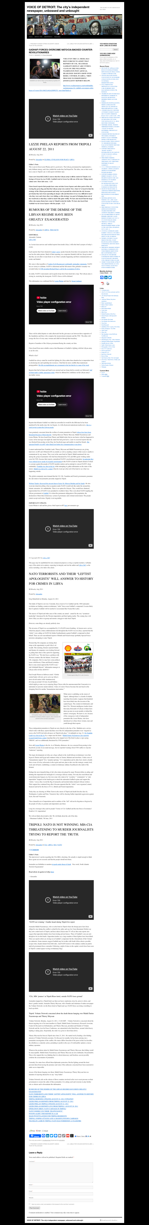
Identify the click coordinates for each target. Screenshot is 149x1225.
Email (31, 1191)
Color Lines (104, 310)
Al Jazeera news (105, 290)
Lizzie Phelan (59, 281)
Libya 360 (103, 332)
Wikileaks (103, 367)
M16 (55, 845)
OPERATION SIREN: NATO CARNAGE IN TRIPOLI (47, 1109)
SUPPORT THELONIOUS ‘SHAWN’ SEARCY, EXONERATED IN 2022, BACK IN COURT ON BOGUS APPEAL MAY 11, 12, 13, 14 (110, 152)
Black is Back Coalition (107, 305)
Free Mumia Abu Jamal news (108, 321)
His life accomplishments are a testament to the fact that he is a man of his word (64, 365)
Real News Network (106, 354)
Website (31, 1197)
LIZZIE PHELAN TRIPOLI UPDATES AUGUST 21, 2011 (49, 1104)
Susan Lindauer (76, 281)
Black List (103, 306)
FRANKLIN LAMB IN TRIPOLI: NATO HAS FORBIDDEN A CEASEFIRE (55, 1121)
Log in (103, 372)
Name (31, 1184)
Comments (105, 376)
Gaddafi (46, 493)
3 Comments (34, 849)
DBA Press (104, 312)
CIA (45, 845)
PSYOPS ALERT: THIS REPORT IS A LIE (43, 1113)
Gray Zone (104, 323)
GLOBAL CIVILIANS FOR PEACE (56, 159)
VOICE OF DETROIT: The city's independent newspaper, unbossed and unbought (58, 9)
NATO (59, 845)
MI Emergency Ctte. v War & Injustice (110, 339)
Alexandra (39, 159)
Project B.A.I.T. (105, 352)
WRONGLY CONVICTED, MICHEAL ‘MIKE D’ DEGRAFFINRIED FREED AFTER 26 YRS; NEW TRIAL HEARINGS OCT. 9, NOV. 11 (110, 225)
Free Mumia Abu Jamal (107, 319)
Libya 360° (32, 239)
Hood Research (105, 325)
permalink (62, 1140)
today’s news (56, 252)
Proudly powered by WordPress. (110, 1220)
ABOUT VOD (38, 37)
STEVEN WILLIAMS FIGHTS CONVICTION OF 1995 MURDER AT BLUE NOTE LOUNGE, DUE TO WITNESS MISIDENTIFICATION (110, 79)
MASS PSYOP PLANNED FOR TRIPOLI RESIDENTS (48, 1116)
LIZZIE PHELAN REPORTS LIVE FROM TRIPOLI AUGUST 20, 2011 (53, 1106)
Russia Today (104, 356)
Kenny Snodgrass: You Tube (108, 328)
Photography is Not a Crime (108, 347)
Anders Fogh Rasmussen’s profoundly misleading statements (67, 264)
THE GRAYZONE (106, 363)
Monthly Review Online (107, 343)
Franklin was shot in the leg (46, 466)
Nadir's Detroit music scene (108, 345)
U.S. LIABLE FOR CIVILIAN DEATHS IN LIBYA (80, 44)
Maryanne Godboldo (106, 337)
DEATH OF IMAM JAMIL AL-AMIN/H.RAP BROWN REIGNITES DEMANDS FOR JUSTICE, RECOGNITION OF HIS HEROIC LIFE (110, 192)
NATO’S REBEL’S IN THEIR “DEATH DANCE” (46, 1111)
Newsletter (57, 37)
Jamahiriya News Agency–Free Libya (110, 326)
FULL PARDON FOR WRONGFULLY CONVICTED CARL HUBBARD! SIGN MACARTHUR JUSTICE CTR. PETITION (109, 88)
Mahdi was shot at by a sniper (43, 469)
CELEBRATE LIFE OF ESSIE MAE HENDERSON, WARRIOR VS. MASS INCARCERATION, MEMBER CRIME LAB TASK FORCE (110, 97)
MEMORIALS (48, 37)
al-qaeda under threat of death (61, 864)
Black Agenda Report (106, 303)
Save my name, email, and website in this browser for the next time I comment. (53, 1204)
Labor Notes (104, 330)
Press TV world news (106, 348)
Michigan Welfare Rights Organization (110, 341)
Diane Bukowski (47, 55)
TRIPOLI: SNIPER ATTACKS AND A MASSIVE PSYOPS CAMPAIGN (53, 1118)
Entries (104, 374)
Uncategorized (46, 1140)
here (65, 505)
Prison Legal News (106, 350)
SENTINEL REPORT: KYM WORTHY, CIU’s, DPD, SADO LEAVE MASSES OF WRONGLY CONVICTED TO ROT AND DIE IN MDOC (110, 201)
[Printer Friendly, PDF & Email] (39, 1130)
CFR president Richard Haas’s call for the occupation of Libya (60, 269)
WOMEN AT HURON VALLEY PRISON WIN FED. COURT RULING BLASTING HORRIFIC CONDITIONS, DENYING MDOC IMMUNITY (110, 241)
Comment (32, 1161)
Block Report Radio (106, 308)
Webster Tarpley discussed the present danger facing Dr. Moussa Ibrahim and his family (57, 483)
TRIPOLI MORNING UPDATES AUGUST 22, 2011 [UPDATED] (51, 1099)
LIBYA (72, 159)
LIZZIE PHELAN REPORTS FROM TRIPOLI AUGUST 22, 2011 (51, 1101)
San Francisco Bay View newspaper (110, 358)
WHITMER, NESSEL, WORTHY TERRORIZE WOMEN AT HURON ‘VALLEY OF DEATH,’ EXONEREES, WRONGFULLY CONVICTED (110, 128)
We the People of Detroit (107, 365)
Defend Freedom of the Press (108, 314)
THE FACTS (54, 230)
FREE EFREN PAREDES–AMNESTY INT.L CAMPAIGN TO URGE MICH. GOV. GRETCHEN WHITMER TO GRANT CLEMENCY (110, 161)
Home (31, 37)
